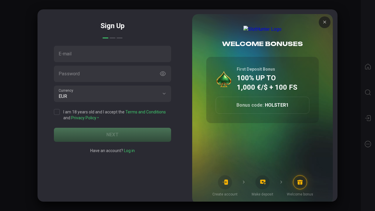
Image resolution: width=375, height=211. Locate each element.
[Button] (162, 73)
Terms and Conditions (145, 112)
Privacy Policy (83, 117)
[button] (164, 93)
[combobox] (112, 94)
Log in (129, 150)
